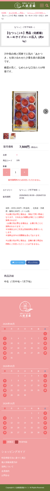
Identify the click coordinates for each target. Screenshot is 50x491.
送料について (7, 466)
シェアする (34, 263)
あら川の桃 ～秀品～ (17, 13)
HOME (3, 13)
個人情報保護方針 (9, 462)
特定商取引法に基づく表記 (13, 458)
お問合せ (5, 475)
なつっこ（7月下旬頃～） (36, 13)
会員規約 (5, 471)
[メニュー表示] (42, 5)
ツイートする (19, 263)
